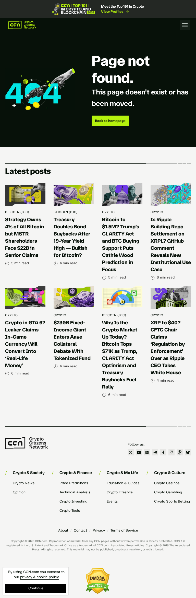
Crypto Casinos (166, 483)
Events (112, 501)
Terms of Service (124, 530)
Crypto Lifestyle (120, 492)
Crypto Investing (73, 501)
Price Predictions (73, 483)
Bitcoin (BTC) (17, 212)
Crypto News (23, 483)
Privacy (99, 530)
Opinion (19, 492)
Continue (35, 588)
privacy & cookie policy (39, 577)
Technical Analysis (74, 492)
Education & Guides (123, 483)
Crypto (108, 212)
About (63, 530)
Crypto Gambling (168, 492)
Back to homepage (110, 121)
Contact (80, 530)
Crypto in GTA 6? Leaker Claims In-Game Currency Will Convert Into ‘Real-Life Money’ (25, 343)
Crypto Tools (69, 510)
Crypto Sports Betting (172, 501)
